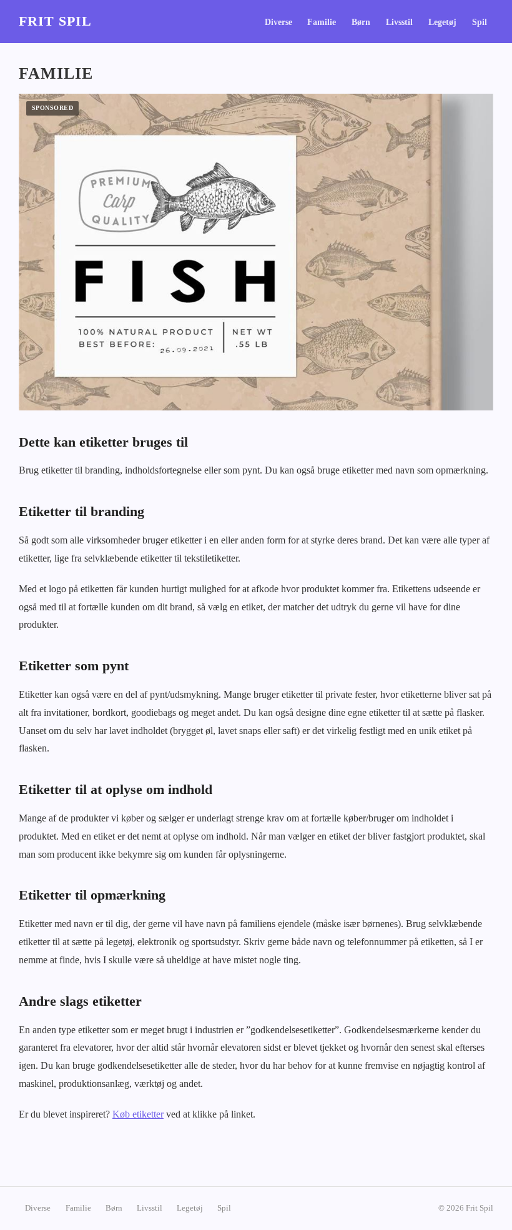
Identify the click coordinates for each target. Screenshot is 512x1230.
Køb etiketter (138, 1114)
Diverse (278, 22)
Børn (361, 22)
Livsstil (399, 22)
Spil (479, 22)
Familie (321, 22)
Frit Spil (55, 21)
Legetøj (442, 22)
